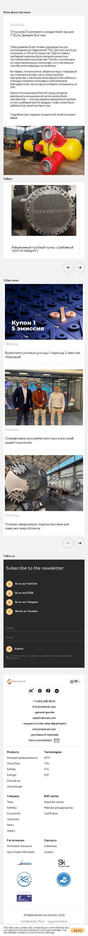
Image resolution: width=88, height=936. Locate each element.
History (11, 831)
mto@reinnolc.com (44, 729)
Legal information (58, 921)
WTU (47, 758)
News (10, 825)
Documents (13, 813)
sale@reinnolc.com (44, 718)
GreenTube (13, 763)
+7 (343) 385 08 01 (44, 701)
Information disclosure (19, 846)
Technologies (52, 752)
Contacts (50, 840)
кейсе (13, 117)
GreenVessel (14, 786)
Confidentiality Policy (33, 921)
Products (13, 752)
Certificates (51, 813)
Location (48, 852)
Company (13, 796)
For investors (15, 840)
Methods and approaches (58, 808)
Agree (77, 930)
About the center (54, 802)
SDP (46, 775)
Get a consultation (40, 740)
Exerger (12, 775)
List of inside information (21, 852)
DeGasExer (13, 781)
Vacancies (13, 819)
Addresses (50, 846)
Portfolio (11, 808)
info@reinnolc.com (44, 707)
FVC (46, 769)
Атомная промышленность (22, 758)
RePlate (11, 769)
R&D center (51, 796)
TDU (46, 763)
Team (10, 802)
